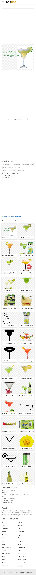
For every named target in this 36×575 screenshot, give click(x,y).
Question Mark (22, 563)
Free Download (18, 119)
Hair (19, 550)
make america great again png (11, 167)
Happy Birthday (6, 553)
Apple (3, 525)
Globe (3, 556)
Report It (4, 217)
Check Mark (21, 547)
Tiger (3, 541)
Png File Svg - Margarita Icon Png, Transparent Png (16, 466)
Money (20, 566)
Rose (3, 544)
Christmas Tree (6, 547)
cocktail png (21, 170)
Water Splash (22, 559)
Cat (19, 528)
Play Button (5, 535)
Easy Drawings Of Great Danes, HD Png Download (16, 325)
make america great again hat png (23, 164)
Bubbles (4, 538)
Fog (19, 538)
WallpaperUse (22, 541)
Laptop (20, 535)
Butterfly (20, 525)
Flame (20, 522)
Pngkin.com (5, 563)
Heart (3, 522)
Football (4, 550)
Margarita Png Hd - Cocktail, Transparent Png (14, 273)
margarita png (6, 164)
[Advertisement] (18, 26)
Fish (19, 553)
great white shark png (9, 170)
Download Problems (14, 217)
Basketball (5, 532)
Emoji (19, 544)
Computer (21, 556)
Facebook (4, 566)
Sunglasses (5, 528)
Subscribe (21, 532)
